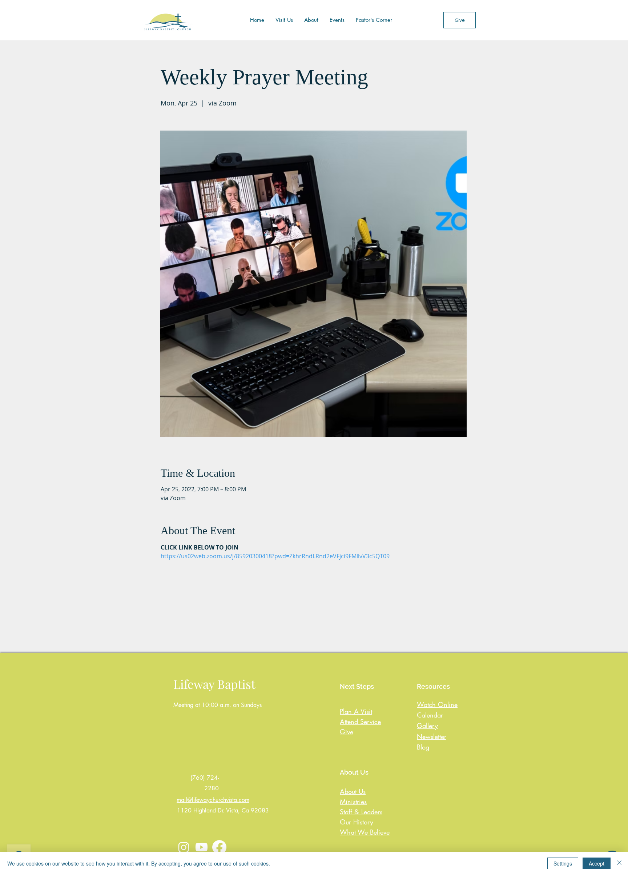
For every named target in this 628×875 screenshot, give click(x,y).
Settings (562, 863)
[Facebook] (219, 847)
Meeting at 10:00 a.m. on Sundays (217, 705)
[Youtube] (201, 847)
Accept (596, 863)
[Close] (619, 863)
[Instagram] (184, 847)
